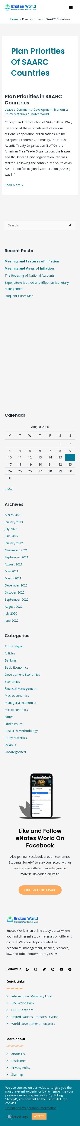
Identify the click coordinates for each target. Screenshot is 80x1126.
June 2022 (11, 536)
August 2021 (13, 564)
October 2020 (14, 592)
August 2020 (13, 606)
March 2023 (13, 515)
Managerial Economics (20, 702)
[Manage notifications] (9, 1116)
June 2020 (11, 620)
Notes (9, 716)
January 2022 (14, 543)
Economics (12, 681)
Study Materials (16, 114)
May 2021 (11, 571)
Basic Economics (16, 667)
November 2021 (16, 550)
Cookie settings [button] (17, 1116)
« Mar (9, 489)
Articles (10, 653)
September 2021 (16, 557)
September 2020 (16, 599)
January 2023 (14, 522)
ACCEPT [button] (39, 1116)
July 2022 (11, 529)
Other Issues (14, 724)
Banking (10, 660)
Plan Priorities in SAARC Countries (33, 99)
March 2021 (13, 578)
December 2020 (16, 585)
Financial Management (20, 688)
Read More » (14, 184)
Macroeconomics (17, 695)
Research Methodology (21, 730)
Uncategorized (15, 752)
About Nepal (14, 646)
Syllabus (10, 745)
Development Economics (50, 109)
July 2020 (11, 613)
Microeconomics (16, 709)
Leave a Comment (18, 109)
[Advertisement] (40, 279)
